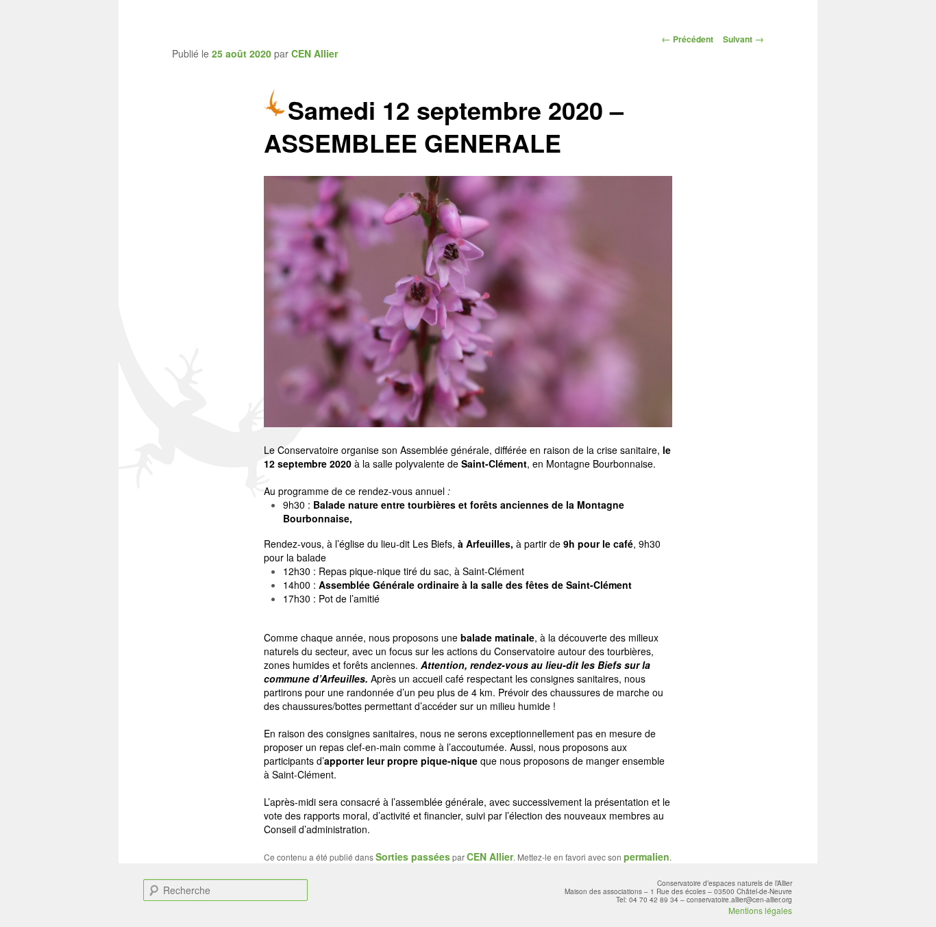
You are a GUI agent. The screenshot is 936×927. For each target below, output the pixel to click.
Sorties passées (412, 856)
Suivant (743, 39)
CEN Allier (314, 53)
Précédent (687, 39)
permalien (646, 856)
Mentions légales (760, 910)
